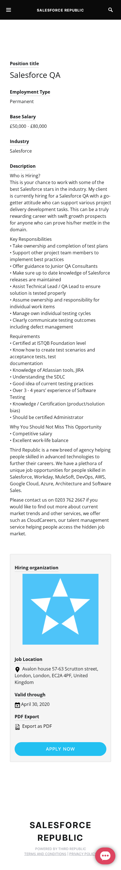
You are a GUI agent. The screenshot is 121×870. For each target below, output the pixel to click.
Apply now (60, 749)
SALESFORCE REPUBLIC (60, 10)
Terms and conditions (45, 854)
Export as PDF (36, 726)
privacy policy (83, 854)
